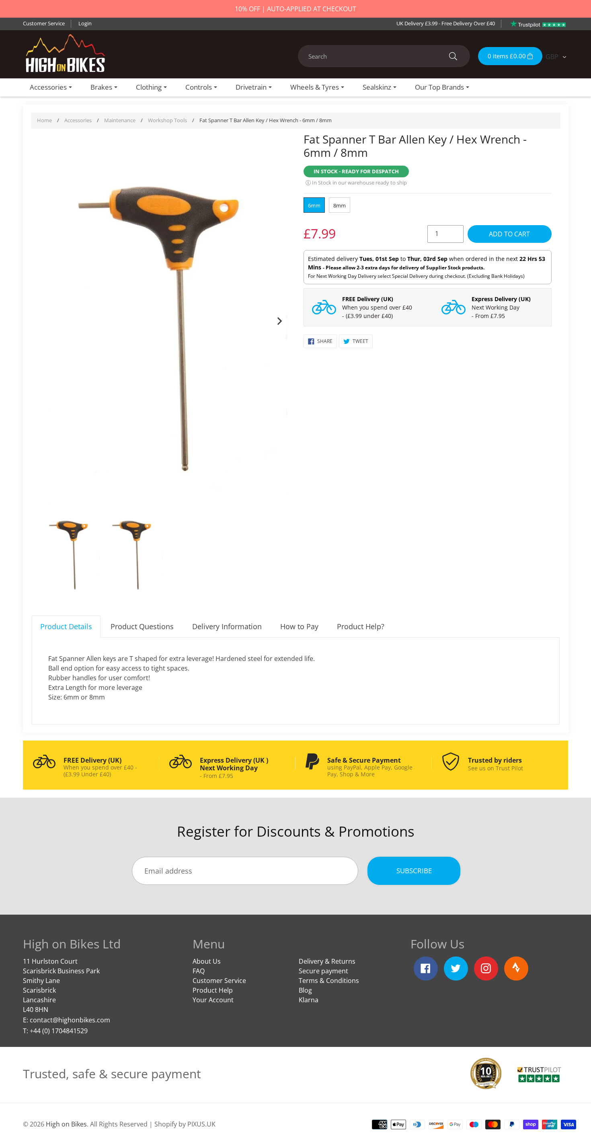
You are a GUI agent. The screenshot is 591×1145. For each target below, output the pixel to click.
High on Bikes (66, 1124)
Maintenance (119, 120)
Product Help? (360, 626)
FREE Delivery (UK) (367, 299)
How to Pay (299, 626)
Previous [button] (48, 319)
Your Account (213, 999)
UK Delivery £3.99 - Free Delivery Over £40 (445, 23)
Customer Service (44, 23)
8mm (339, 205)
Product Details (66, 626)
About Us (207, 961)
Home (44, 120)
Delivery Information (227, 626)
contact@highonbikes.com (70, 1020)
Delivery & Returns (327, 961)
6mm (314, 205)
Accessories (78, 120)
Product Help (213, 990)
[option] (164, 319)
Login (85, 23)
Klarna (308, 999)
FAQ (199, 970)
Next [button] (279, 319)
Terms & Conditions (329, 980)
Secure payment (323, 970)
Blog (305, 990)
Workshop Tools (167, 120)
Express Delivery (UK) (501, 299)
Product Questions (142, 626)
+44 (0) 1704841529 (59, 1030)
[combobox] (384, 56)
